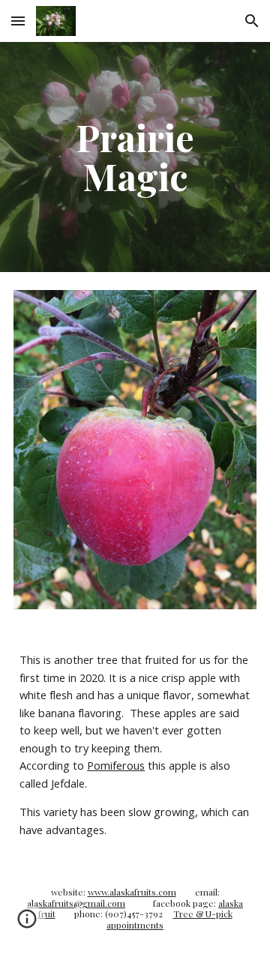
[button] (18, 20)
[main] (135, 157)
